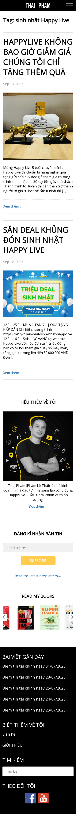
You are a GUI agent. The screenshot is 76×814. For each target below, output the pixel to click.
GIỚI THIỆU (12, 745)
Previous (3, 617)
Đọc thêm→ (38, 506)
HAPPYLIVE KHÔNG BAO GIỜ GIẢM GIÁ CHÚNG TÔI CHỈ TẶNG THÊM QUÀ (37, 57)
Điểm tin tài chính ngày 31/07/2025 (33, 666)
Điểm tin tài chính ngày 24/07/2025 (33, 699)
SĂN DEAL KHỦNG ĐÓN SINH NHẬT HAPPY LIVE (35, 240)
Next (72, 617)
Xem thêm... (12, 206)
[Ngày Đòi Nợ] (26, 617)
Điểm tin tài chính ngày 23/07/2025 (33, 710)
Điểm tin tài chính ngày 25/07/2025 (33, 688)
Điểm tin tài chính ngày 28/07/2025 (33, 677)
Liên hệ (8, 734)
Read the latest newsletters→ (38, 576)
